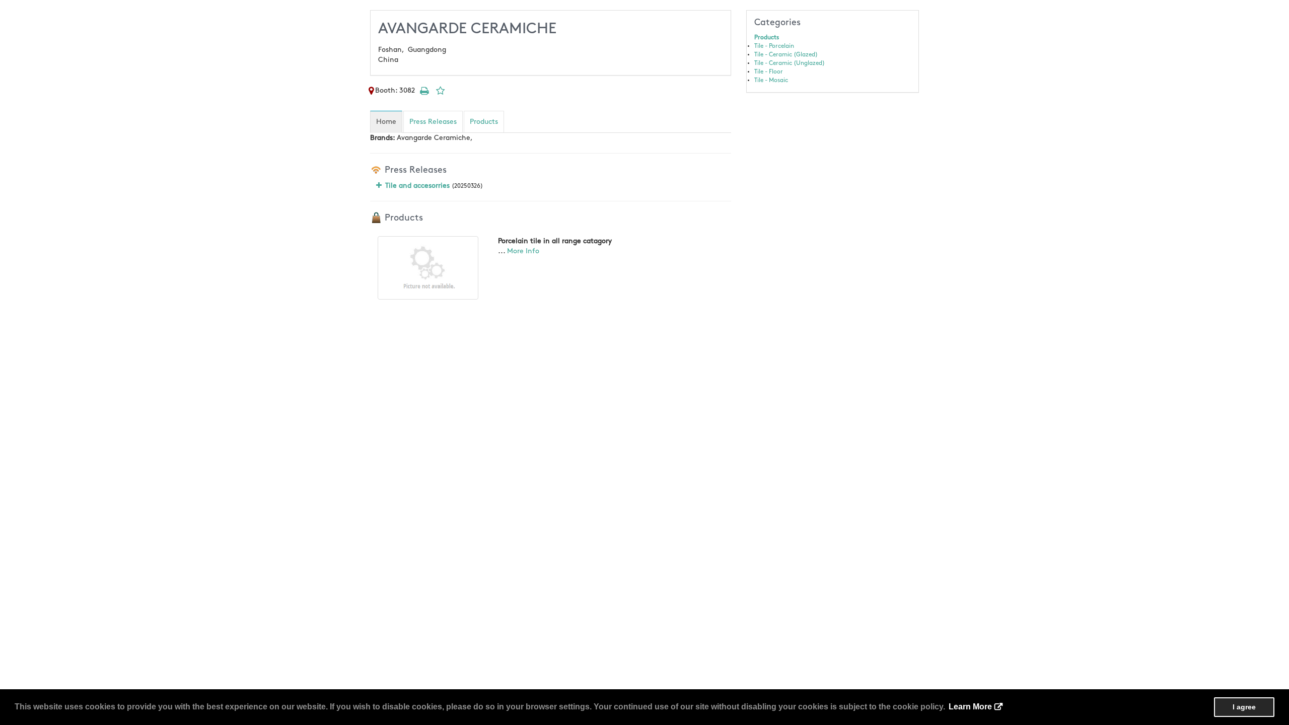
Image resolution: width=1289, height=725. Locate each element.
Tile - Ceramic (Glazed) (786, 54)
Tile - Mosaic (771, 80)
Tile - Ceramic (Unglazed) (789, 63)
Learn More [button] (970, 706)
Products (766, 37)
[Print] (424, 90)
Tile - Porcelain (774, 46)
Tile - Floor (768, 72)
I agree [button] (1244, 707)
